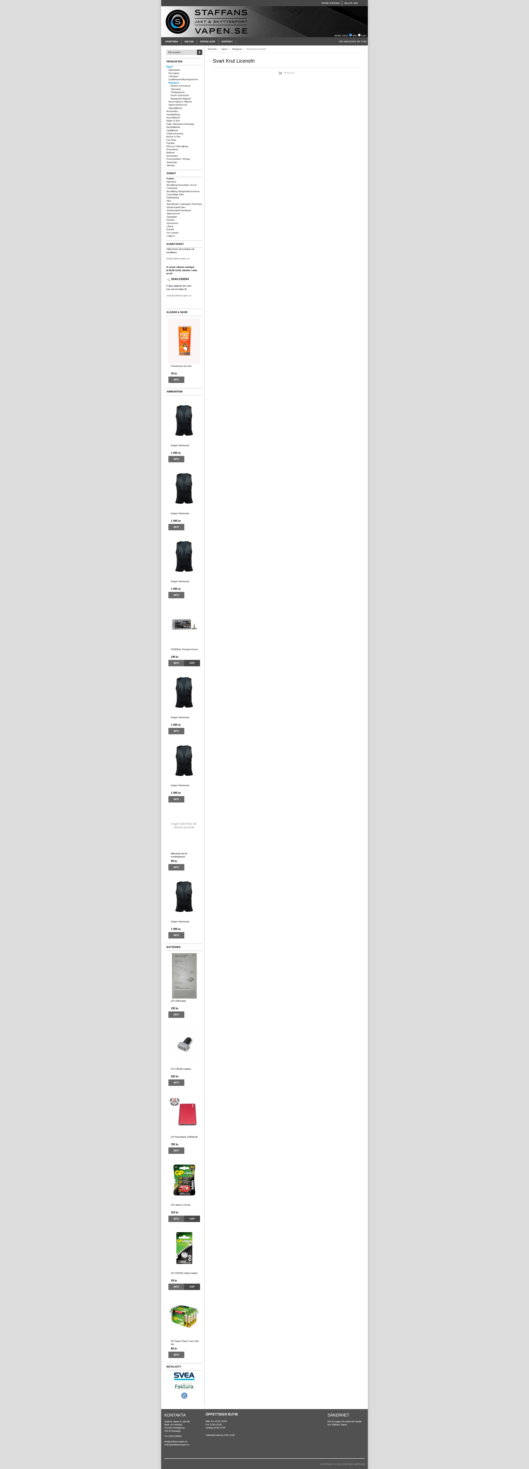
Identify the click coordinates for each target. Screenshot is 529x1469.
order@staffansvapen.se (178, 295)
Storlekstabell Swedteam (179, 210)
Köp (192, 663)
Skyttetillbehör (173, 127)
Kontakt (227, 41)
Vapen (169, 67)
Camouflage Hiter (175, 194)
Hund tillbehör (173, 117)
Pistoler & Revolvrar (180, 86)
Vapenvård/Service (177, 105)
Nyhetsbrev (172, 223)
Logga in (171, 236)
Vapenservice (173, 213)
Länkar (170, 226)
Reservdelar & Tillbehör (180, 101)
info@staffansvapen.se (177, 258)
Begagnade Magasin (180, 98)
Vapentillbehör (175, 108)
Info (176, 379)
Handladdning (173, 114)
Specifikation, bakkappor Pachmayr (184, 204)
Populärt (170, 143)
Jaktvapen (175, 89)
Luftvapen (173, 76)
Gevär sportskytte (179, 95)
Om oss (189, 41)
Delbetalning (173, 197)
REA (169, 201)
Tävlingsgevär (177, 92)
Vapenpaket (174, 70)
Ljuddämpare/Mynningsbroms (183, 79)
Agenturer (171, 181)
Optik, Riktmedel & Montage (180, 124)
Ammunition (172, 111)
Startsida (171, 41)
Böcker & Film (173, 136)
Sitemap (171, 165)
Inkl (355, 36)
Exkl (364, 36)
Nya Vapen (173, 73)
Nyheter (171, 220)
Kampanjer (172, 162)
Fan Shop (171, 140)
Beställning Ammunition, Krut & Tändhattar (182, 186)
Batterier (170, 152)
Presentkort (172, 149)
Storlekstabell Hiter (176, 207)
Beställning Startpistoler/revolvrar (183, 191)
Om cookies (173, 232)
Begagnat (173, 82)
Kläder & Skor (173, 120)
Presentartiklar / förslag (178, 159)
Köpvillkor (207, 41)
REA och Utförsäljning (177, 146)
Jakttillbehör (172, 130)
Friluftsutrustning (174, 133)
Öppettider (172, 217)
